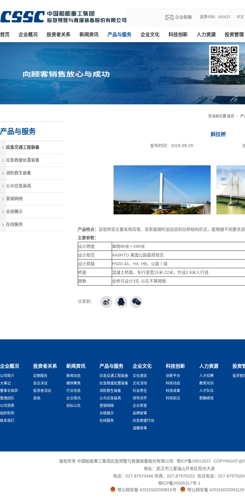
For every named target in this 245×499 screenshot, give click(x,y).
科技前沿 (173, 398)
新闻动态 (73, 376)
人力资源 (206, 34)
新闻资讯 (89, 34)
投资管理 (234, 34)
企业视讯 (73, 398)
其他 (36, 398)
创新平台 (173, 376)
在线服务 (14, 224)
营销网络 (14, 198)
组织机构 (7, 413)
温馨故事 (140, 428)
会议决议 (40, 383)
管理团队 (7, 398)
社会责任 (140, 391)
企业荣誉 (140, 406)
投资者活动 (42, 391)
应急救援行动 (143, 421)
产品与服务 (119, 34)
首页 (5, 34)
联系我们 (7, 421)
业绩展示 (14, 211)
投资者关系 (59, 34)
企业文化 (150, 34)
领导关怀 (140, 398)
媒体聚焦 (73, 383)
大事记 (5, 383)
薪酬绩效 (206, 398)
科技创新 (178, 34)
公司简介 (7, 376)
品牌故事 (140, 413)
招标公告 (73, 406)
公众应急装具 (18, 185)
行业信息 (73, 391)
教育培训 (206, 383)
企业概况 (28, 34)
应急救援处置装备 (22, 160)
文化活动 (140, 383)
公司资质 (7, 406)
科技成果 (173, 391)
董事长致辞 (9, 391)
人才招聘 (206, 376)
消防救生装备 (18, 172)
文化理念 (140, 376)
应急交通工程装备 (22, 147)
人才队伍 (206, 391)
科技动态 (173, 383)
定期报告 (40, 376)
